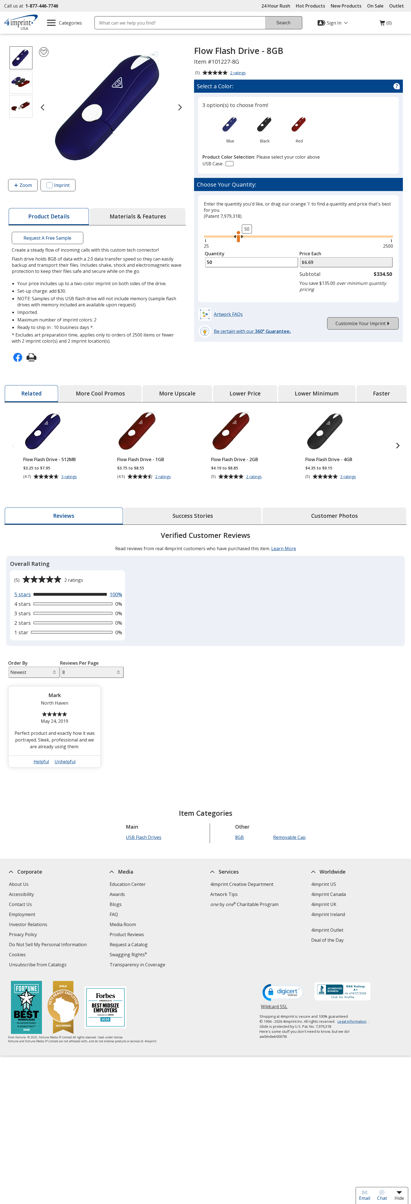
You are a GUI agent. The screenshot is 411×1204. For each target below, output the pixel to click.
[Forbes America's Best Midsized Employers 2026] (105, 1008)
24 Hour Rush (275, 6)
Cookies (18, 955)
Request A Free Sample (47, 238)
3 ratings (69, 476)
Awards (117, 894)
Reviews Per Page (79, 663)
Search (283, 22)
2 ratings (238, 73)
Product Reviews (127, 934)
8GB (239, 837)
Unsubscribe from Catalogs (38, 965)
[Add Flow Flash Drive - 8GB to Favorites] (43, 52)
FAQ (114, 914)
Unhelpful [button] (65, 762)
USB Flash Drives (143, 837)
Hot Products (310, 6)
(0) (385, 24)
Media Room (123, 924)
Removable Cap (289, 837)
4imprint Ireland (328, 914)
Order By (18, 663)
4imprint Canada (328, 894)
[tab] (49, 216)
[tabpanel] (205, 652)
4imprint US (323, 884)
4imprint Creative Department (241, 884)
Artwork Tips (224, 894)
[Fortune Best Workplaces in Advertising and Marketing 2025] (26, 1008)
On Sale (375, 6)
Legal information (352, 1021)
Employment (22, 914)
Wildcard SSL (274, 1008)
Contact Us (20, 904)
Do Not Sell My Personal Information (48, 945)
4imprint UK (323, 904)
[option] (230, 129)
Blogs (116, 904)
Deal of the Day (327, 940)
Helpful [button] (41, 762)
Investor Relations (29, 925)
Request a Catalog (129, 944)
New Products (346, 6)
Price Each (310, 254)
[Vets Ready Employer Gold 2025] (63, 1008)
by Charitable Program (244, 904)
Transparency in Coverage (138, 965)
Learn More (283, 548)
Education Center (128, 884)
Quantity (215, 254)
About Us (19, 884)
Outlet (398, 6)
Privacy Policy (23, 935)
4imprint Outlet (327, 930)
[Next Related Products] (397, 446)
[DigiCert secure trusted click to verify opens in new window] (283, 992)
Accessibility (21, 894)
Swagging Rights (128, 955)
